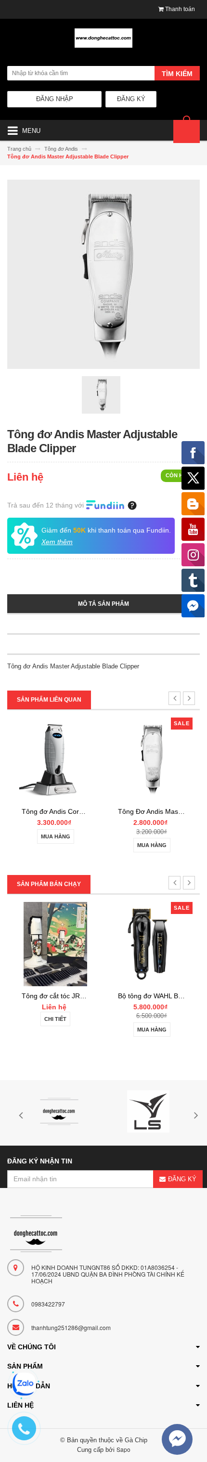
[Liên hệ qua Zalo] (24, 1384)
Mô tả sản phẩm (103, 603)
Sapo (123, 1449)
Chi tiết (55, 1019)
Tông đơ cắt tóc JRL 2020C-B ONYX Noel (85, 996)
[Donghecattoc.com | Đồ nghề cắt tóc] (103, 41)
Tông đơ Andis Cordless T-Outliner (74, 811)
